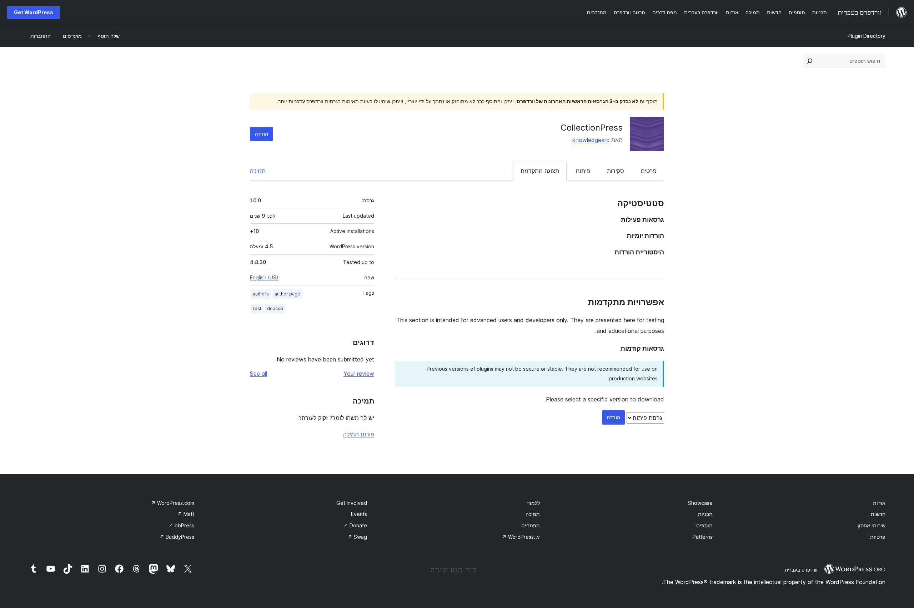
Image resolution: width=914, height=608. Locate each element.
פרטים (649, 170)
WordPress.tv (521, 537)
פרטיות (877, 537)
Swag (357, 537)
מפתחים (530, 525)
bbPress (181, 525)
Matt (185, 514)
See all (258, 373)
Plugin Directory (866, 36)
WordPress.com (172, 503)
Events (359, 514)
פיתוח (583, 170)
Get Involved (351, 503)
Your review (358, 373)
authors (261, 294)
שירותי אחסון (871, 525)
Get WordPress (33, 12)
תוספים (704, 525)
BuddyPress (177, 537)
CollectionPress (592, 127)
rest (257, 308)
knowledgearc (590, 139)
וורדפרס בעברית (801, 570)
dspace (275, 308)
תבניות (705, 514)
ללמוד (533, 503)
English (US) (264, 277)
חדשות (878, 514)
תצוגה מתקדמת (540, 170)
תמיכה (258, 170)
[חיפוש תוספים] (810, 61)
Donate (355, 525)
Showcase (700, 503)
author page (287, 294)
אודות (879, 503)
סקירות (615, 170)
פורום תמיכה (358, 434)
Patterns (703, 537)
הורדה (261, 134)
